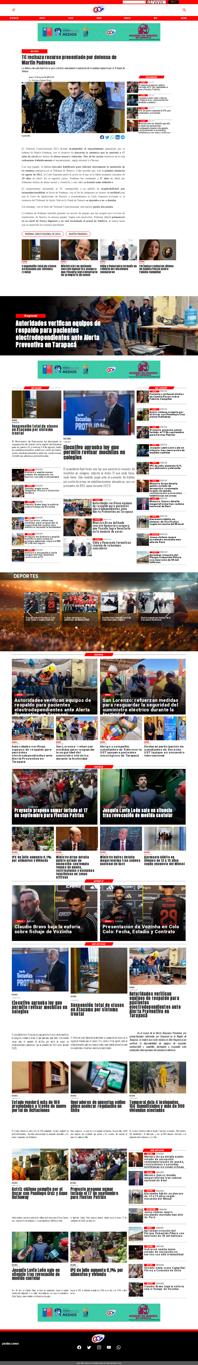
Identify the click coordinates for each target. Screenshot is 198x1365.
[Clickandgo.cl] (14, 11)
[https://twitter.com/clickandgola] (89, 1348)
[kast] (99, 435)
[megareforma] (18, 555)
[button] (43, 234)
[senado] (18, 491)
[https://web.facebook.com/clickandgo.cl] (79, 1348)
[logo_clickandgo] (99, 13)
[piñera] (143, 557)
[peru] (143, 539)
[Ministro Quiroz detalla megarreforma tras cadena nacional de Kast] (143, 504)
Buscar (173, 2)
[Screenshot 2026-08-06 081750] (18, 523)
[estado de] (132, 125)
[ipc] (132, 113)
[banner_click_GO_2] (99, 41)
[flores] (143, 397)
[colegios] (99, 993)
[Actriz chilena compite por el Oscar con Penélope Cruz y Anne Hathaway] (143, 414)
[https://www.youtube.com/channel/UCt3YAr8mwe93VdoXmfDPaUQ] (109, 1348)
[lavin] (132, 100)
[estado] (18, 475)
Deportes (32, 594)
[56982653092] (119, 1348)
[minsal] (143, 522)
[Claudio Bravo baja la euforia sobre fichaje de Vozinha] (18, 507)
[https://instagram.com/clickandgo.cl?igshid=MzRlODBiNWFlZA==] (99, 1348)
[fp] (132, 87)
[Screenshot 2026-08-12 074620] (157, 984)
